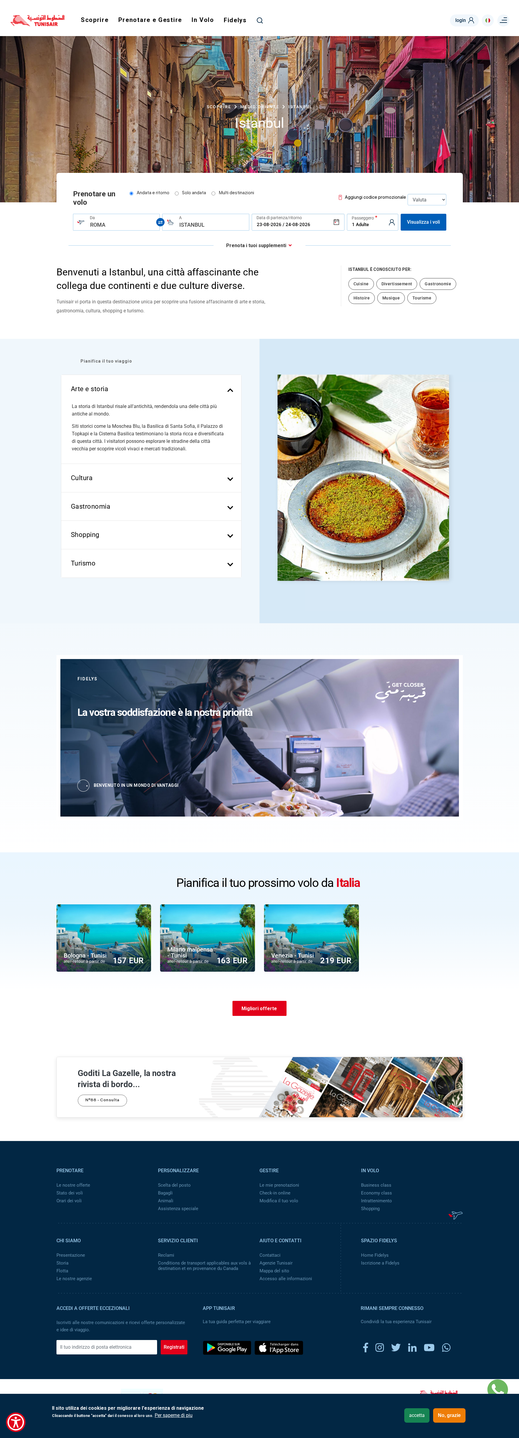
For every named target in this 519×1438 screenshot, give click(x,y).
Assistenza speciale (178, 1208)
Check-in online (275, 1193)
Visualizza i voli (423, 222)
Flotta (62, 1271)
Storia (62, 1263)
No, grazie (449, 1415)
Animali (165, 1200)
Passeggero (363, 218)
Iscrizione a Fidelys (380, 1263)
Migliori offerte (259, 1008)
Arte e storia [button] (89, 389)
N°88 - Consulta (102, 1100)
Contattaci (270, 1255)
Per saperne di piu (174, 1415)
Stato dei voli (69, 1193)
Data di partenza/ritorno (279, 218)
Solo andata (194, 193)
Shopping (370, 1208)
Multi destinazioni (236, 193)
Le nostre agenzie (74, 1278)
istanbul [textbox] (192, 225)
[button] (288, 480)
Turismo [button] (83, 563)
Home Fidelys (375, 1255)
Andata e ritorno (153, 193)
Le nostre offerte (73, 1185)
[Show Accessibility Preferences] (16, 1422)
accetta (417, 1415)
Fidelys (235, 20)
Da (92, 218)
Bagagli (165, 1193)
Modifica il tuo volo (279, 1200)
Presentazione (70, 1255)
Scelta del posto (174, 1185)
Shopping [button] (85, 534)
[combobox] (116, 222)
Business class (376, 1185)
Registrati (174, 1347)
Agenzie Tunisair (276, 1263)
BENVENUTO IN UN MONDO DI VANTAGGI (136, 785)
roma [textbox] (97, 225)
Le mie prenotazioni (279, 1185)
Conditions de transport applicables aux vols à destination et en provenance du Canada (204, 1265)
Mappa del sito (274, 1271)
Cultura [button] (82, 478)
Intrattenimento (376, 1200)
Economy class (376, 1193)
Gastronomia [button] (91, 506)
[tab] (151, 389)
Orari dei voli (69, 1200)
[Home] (37, 24)
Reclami (166, 1255)
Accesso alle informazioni (286, 1278)
